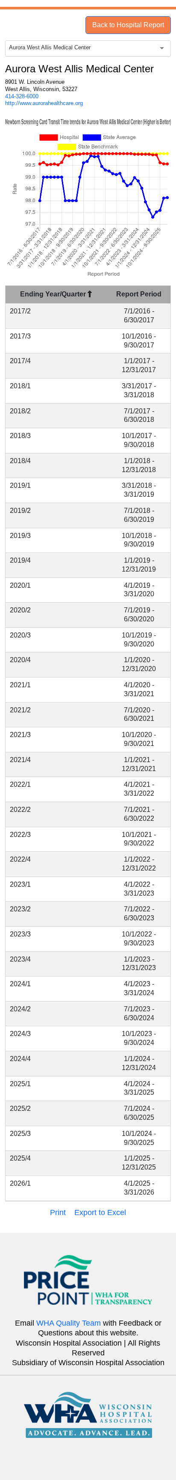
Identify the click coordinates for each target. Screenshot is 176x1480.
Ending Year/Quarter (54, 294)
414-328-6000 (21, 96)
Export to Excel (100, 1212)
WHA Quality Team (68, 1323)
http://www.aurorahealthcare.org (44, 103)
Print (58, 1212)
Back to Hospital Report (128, 24)
